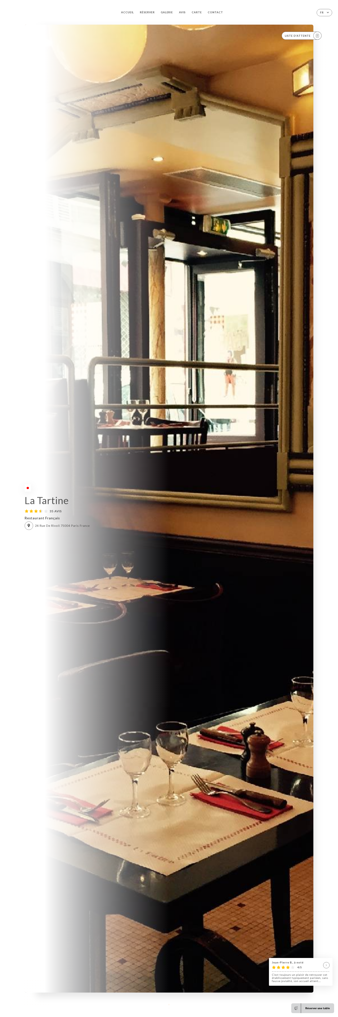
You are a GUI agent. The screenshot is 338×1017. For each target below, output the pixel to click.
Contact (215, 12)
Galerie (167, 12)
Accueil (127, 12)
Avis (182, 12)
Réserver (147, 12)
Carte (197, 12)
